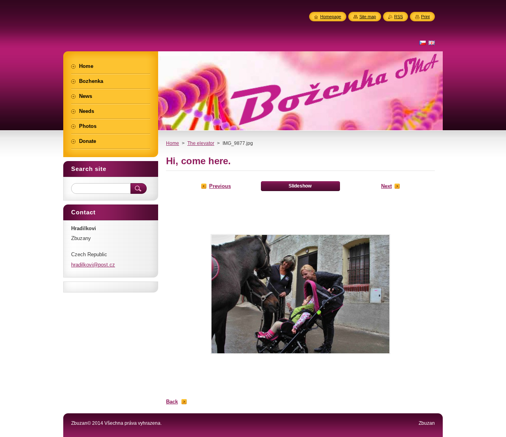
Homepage (330, 16)
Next (386, 186)
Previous (220, 186)
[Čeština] (422, 42)
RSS (398, 16)
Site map (367, 16)
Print (425, 16)
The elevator (200, 143)
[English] (432, 42)
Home (172, 143)
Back (172, 402)
